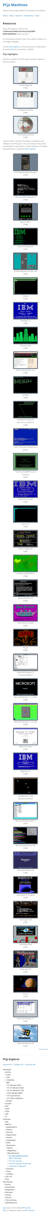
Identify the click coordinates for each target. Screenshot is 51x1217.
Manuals (9, 1192)
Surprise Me (30, 1064)
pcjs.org (6, 1208)
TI (6, 1116)
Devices (9, 1132)
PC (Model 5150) (14, 1085)
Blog (11, 15)
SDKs (8, 1142)
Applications (11, 1127)
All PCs (14, 1086)
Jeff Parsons (26, 1208)
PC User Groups (15, 1161)
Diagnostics (11, 1135)
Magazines (11, 1150)
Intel (7, 1109)
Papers (8, 1195)
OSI (6, 1114)
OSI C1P (8, 1176)
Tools (37, 15)
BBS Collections (15, 1158)
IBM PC (18, 1146)
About (5, 15)
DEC (7, 1106)
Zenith (9, 1101)
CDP (8, 1077)
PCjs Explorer (14, 46)
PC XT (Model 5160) (15, 1088)
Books (10, 1148)
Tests (8, 1171)
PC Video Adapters (15, 1098)
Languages (11, 1140)
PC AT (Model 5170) (15, 1090)
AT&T (8, 1075)
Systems (9, 1169)
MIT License (29, 1210)
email (12, 49)
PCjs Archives (11, 1200)
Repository (28, 15)
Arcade (8, 1103)
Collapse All (18, 1064)
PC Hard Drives (13, 1095)
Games (9, 1137)
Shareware (18, 1155)
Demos (9, 1129)
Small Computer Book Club (20, 1163)
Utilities (9, 1174)
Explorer (18, 15)
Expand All (7, 1064)
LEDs (7, 1111)
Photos (8, 1197)
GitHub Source (43, 1049)
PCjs (7, 1179)
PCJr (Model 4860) (14, 1093)
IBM (15, 1090)
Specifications (11, 1202)
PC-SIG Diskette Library (18, 1155)
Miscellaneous (19, 1159)
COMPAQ (10, 1080)
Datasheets (10, 1187)
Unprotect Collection (17, 1166)
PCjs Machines (15, 4)
